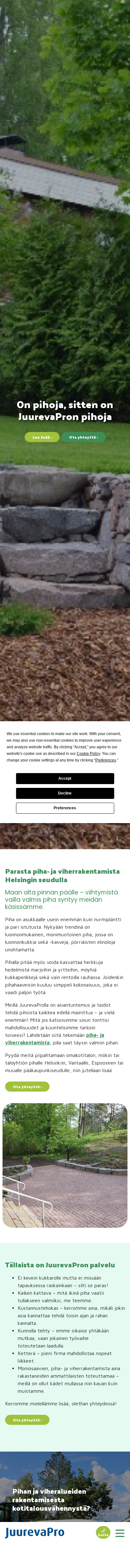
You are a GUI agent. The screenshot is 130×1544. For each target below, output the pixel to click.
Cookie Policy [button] (88, 753)
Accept (64, 778)
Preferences (65, 808)
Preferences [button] (105, 760)
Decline (65, 793)
